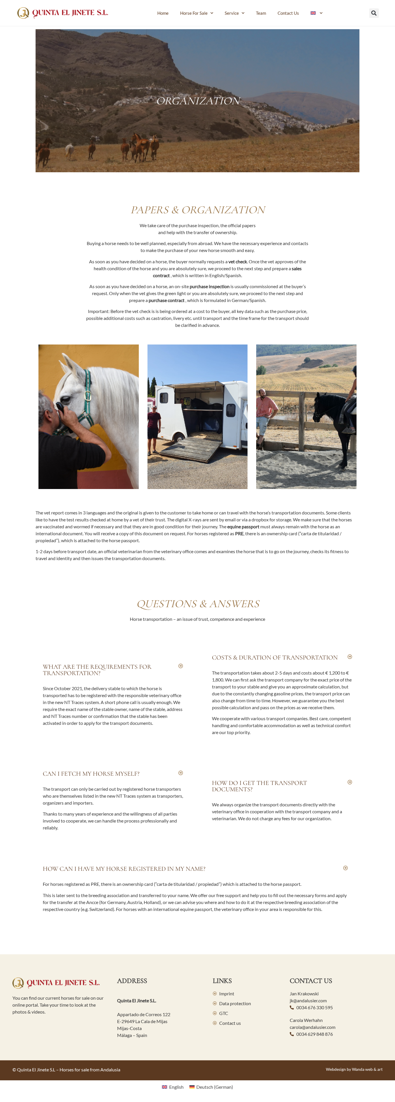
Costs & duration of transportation (275, 657)
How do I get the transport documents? (259, 786)
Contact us (288, 13)
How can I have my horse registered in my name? (124, 869)
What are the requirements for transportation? (97, 670)
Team (261, 13)
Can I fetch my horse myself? (91, 773)
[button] (374, 13)
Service (232, 13)
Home (163, 13)
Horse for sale (194, 13)
